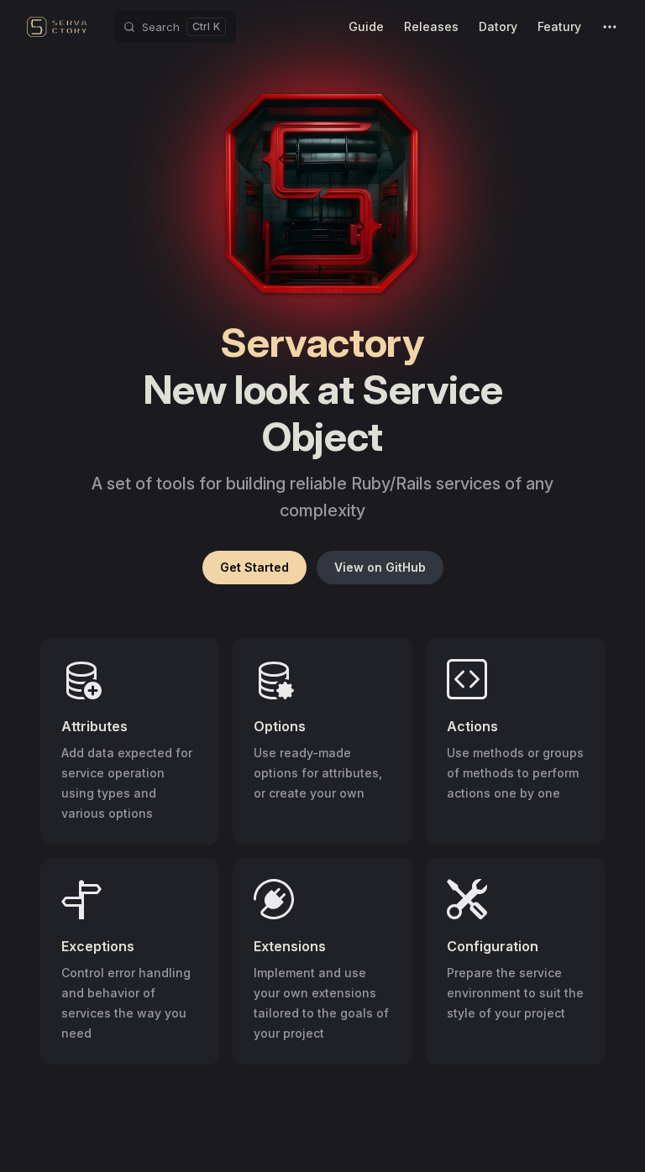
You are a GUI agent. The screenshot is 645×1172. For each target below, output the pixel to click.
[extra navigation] (609, 27)
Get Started (254, 567)
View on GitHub (380, 567)
